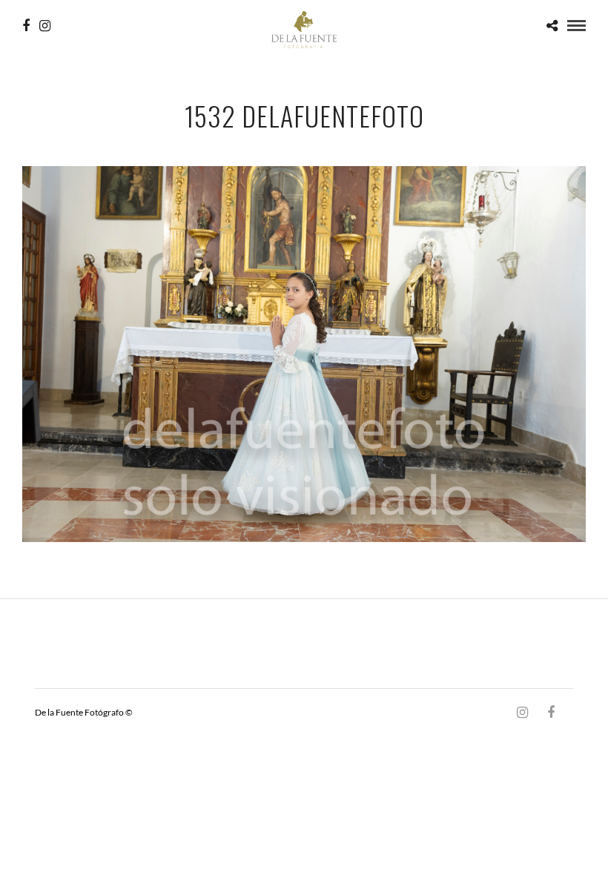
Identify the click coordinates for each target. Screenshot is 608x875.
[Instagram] (44, 26)
